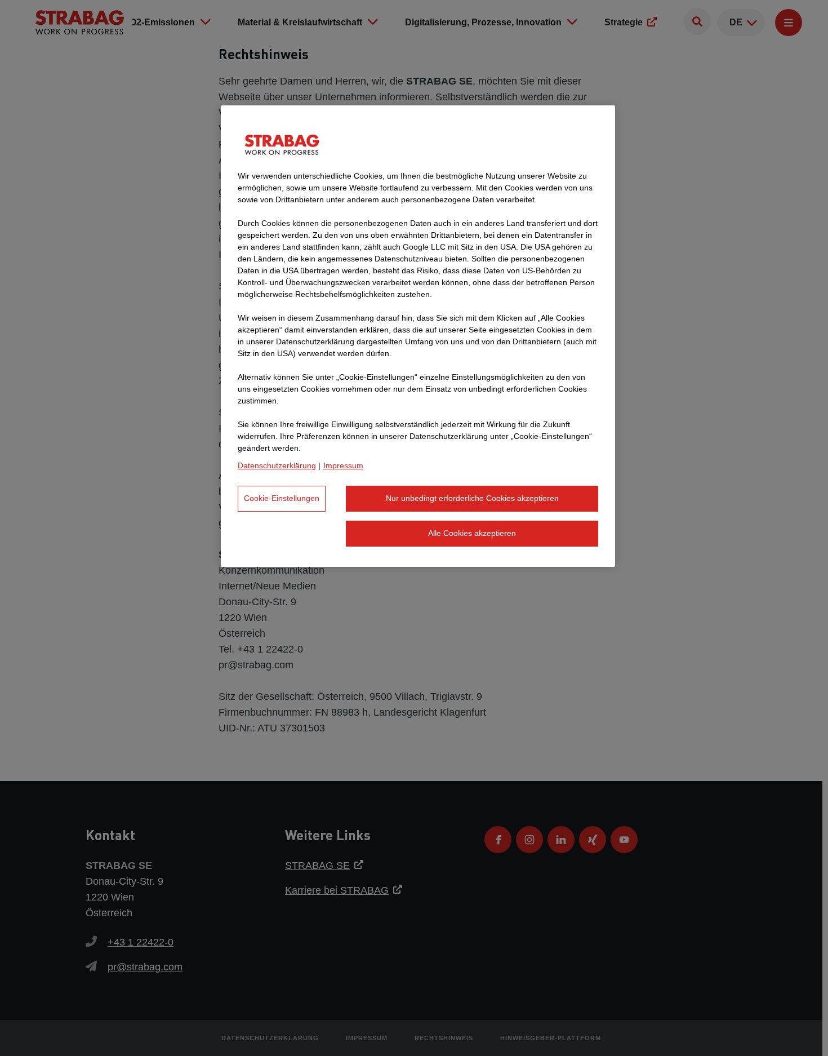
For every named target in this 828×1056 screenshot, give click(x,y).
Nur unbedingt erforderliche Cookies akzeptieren (472, 498)
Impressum (343, 465)
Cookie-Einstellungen (281, 498)
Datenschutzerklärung (277, 465)
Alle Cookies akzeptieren (472, 533)
